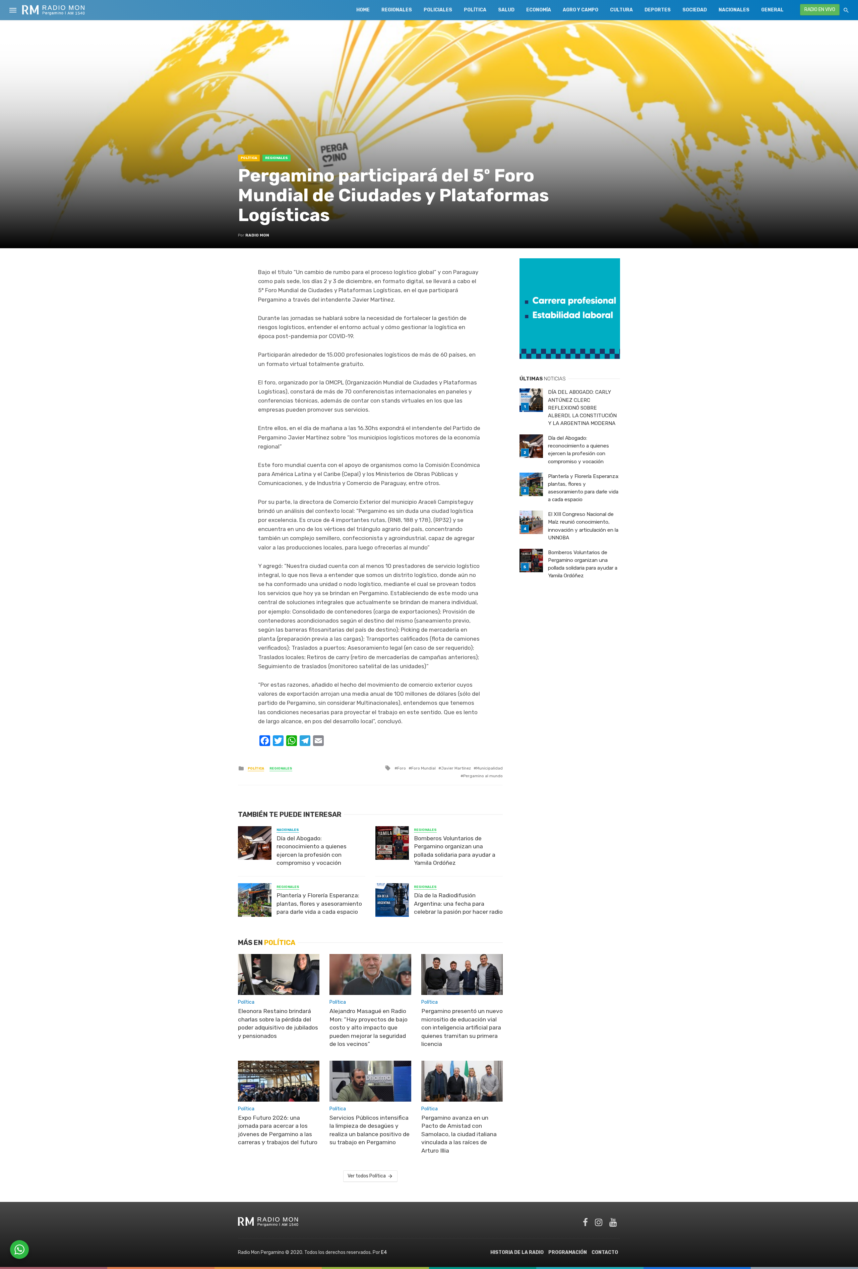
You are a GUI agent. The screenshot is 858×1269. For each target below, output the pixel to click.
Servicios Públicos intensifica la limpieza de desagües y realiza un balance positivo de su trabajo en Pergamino (369, 1130)
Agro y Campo (580, 10)
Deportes (658, 10)
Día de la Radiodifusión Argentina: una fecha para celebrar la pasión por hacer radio (458, 903)
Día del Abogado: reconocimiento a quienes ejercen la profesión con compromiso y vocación (312, 850)
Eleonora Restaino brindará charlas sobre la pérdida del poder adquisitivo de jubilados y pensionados (278, 1023)
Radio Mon (257, 235)
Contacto (605, 1252)
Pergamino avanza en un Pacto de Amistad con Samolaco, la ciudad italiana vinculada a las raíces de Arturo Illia (459, 1134)
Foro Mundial (423, 768)
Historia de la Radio (517, 1252)
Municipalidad (489, 768)
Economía (538, 10)
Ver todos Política (367, 1176)
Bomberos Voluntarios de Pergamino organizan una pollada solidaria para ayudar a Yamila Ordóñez (454, 850)
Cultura (621, 10)
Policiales (438, 10)
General (772, 10)
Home (363, 10)
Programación (567, 1252)
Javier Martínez (456, 768)
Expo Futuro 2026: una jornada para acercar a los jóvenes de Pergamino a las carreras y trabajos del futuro (277, 1130)
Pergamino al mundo (483, 776)
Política (475, 10)
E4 (384, 1252)
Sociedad (694, 10)
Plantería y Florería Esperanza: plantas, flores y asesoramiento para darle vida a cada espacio (319, 903)
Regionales (396, 10)
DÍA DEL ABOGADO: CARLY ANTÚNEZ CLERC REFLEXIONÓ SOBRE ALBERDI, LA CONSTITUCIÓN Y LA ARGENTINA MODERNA (582, 407)
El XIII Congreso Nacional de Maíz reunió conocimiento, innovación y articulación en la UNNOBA (583, 525)
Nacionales (734, 10)
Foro (401, 768)
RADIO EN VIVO (819, 9)
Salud (506, 10)
